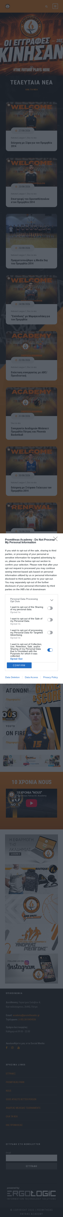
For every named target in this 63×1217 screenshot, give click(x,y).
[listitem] (31, 600)
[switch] (50, 608)
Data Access (31, 677)
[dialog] (31, 608)
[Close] (56, 540)
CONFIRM (19, 665)
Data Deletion (12, 677)
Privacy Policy (50, 677)
